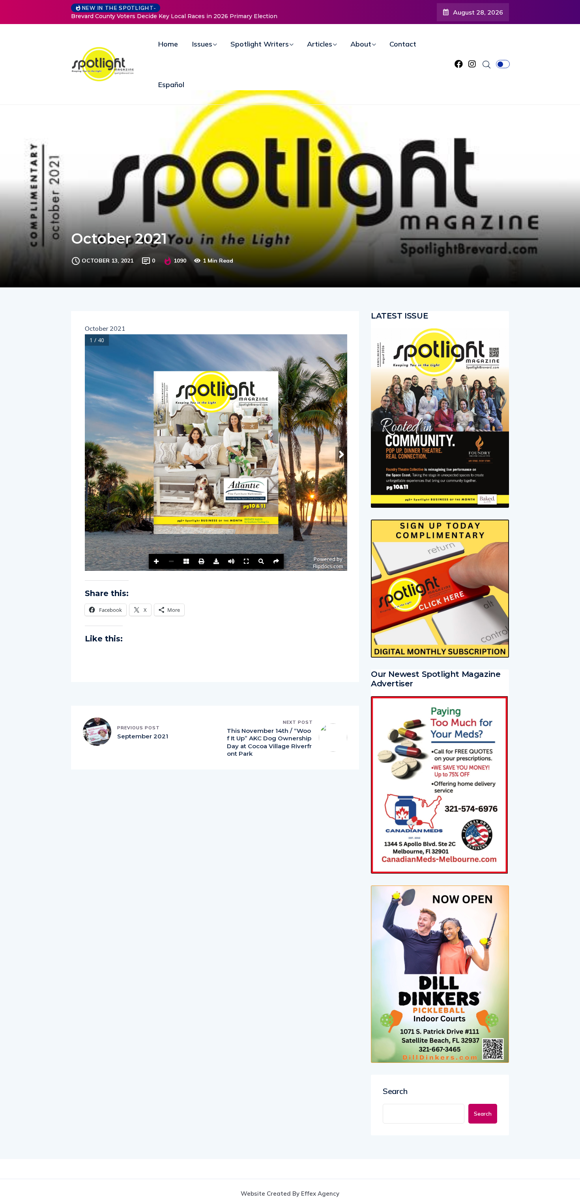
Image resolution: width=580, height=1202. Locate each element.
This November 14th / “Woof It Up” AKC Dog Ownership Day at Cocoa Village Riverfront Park (269, 742)
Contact (402, 43)
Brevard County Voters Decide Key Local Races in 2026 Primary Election (174, 16)
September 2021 (142, 736)
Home (168, 43)
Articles (319, 43)
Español (171, 84)
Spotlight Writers (259, 43)
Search (395, 1091)
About (360, 43)
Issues (202, 43)
